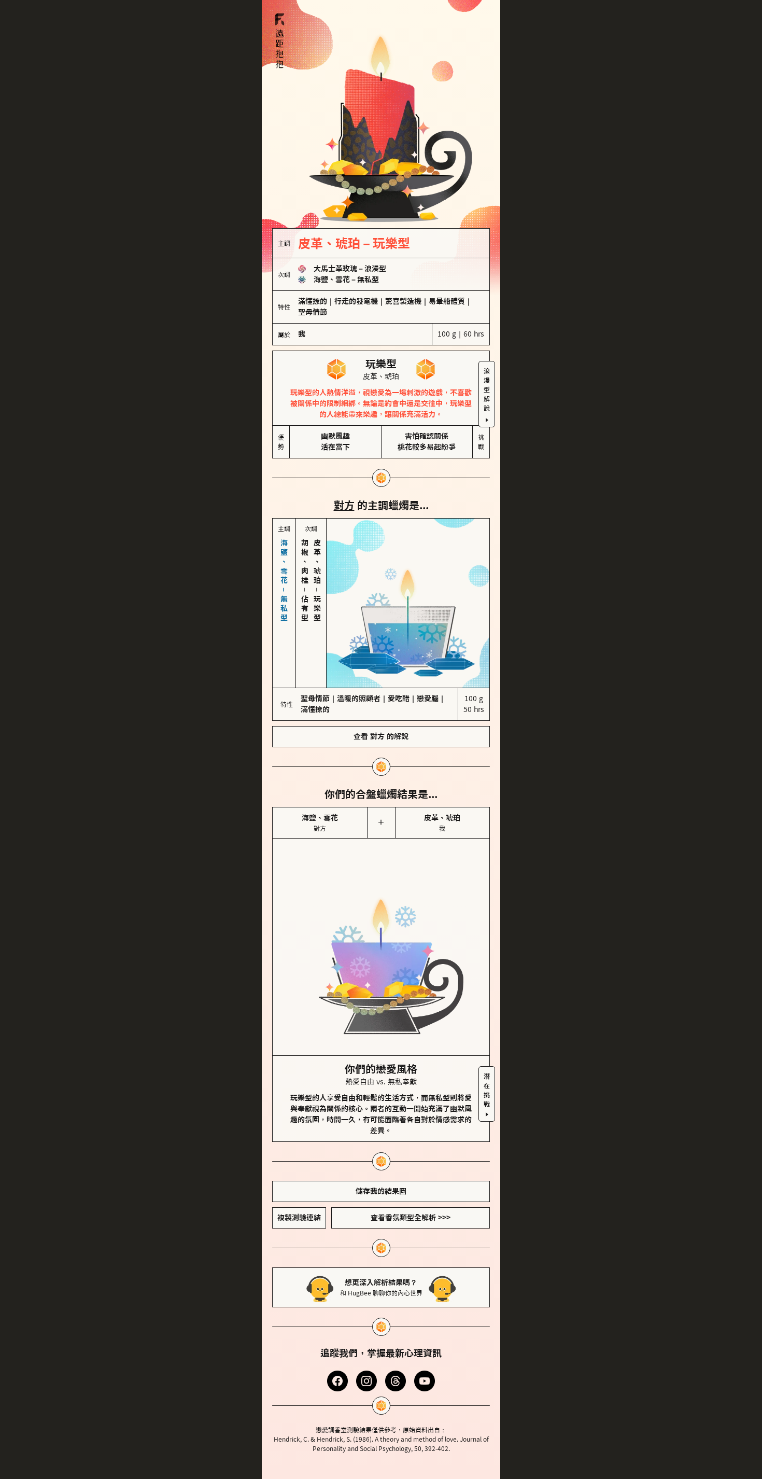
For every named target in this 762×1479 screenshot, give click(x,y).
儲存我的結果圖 (381, 1191)
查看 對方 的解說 (381, 736)
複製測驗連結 (299, 1217)
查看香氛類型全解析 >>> (410, 1217)
